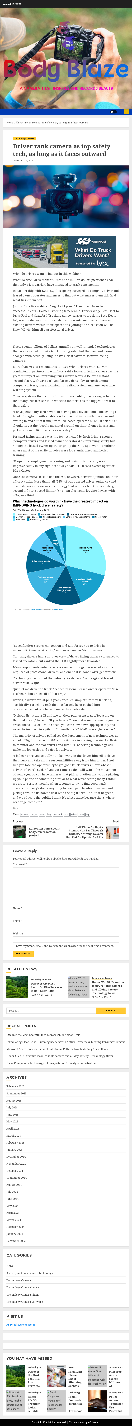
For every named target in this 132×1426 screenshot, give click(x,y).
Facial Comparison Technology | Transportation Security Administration (51, 1063)
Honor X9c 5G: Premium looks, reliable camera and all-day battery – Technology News (108, 987)
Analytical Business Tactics (20, 1325)
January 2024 (14, 1234)
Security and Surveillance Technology (29, 1273)
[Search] (120, 112)
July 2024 (12, 1191)
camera (24, 814)
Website (18, 933)
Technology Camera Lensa (22, 1287)
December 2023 (16, 1241)
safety (73, 814)
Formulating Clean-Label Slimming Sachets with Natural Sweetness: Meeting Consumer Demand (66, 1042)
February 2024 (15, 1227)
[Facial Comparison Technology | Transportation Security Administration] (56, 1401)
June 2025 (12, 1114)
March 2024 (13, 1220)
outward (58, 814)
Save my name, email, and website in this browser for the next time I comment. (65, 946)
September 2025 (16, 1093)
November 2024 (16, 1163)
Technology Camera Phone (22, 1294)
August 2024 (14, 1185)
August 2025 (14, 1100)
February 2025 (15, 1142)
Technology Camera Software (24, 1302)
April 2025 (12, 1128)
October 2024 (14, 1171)
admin (16, 160)
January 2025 (14, 1149)
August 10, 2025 (100, 997)
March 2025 (13, 1135)
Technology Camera (24, 138)
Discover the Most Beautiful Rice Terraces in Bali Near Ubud (46, 987)
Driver (34, 814)
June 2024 (12, 1199)
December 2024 (16, 1156)
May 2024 (12, 1206)
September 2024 (16, 1177)
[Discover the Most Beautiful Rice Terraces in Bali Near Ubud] (17, 987)
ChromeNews (76, 1422)
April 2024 (12, 1213)
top (87, 814)
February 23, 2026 (40, 995)
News (9, 1266)
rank (67, 814)
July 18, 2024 (27, 160)
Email (17, 921)
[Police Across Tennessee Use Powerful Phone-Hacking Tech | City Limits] (97, 1401)
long (49, 814)
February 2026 (15, 1086)
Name (17, 908)
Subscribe (126, 111)
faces (42, 814)
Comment (20, 864)
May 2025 (12, 1121)
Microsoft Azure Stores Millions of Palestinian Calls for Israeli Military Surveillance (57, 1049)
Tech (81, 814)
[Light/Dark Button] (113, 111)
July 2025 (12, 1107)
